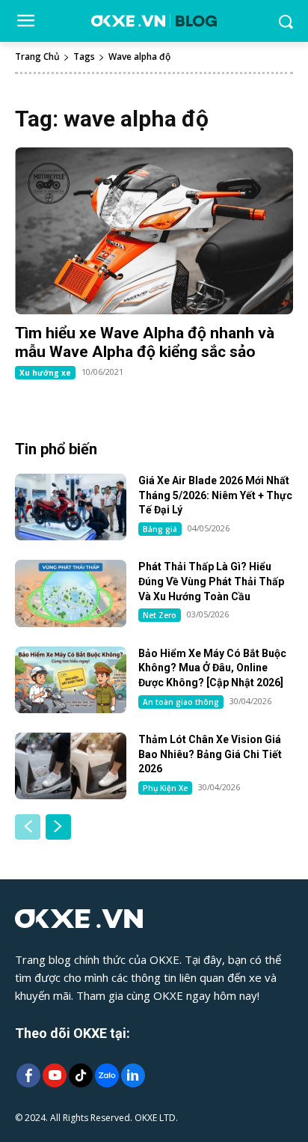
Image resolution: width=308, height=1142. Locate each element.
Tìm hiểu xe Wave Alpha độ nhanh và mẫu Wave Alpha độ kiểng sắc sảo (144, 342)
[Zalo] (106, 1076)
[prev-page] (27, 827)
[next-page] (58, 827)
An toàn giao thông (181, 702)
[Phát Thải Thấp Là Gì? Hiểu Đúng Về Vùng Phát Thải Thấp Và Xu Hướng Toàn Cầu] (70, 593)
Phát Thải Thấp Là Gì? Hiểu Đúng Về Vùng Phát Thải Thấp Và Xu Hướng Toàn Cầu (211, 581)
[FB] (28, 1076)
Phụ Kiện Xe (165, 788)
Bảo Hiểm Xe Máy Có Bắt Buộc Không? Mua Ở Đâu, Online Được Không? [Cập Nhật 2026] (212, 667)
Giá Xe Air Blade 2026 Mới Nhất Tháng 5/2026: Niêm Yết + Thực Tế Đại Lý (215, 495)
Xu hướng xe (45, 372)
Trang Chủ (37, 56)
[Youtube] (54, 1076)
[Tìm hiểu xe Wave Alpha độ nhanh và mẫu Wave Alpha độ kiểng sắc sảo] (154, 230)
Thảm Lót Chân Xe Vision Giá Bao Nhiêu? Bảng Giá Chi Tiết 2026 (210, 754)
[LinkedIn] (133, 1076)
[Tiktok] (80, 1076)
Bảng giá (160, 529)
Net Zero (159, 615)
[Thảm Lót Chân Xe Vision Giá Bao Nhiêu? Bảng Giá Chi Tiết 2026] (70, 766)
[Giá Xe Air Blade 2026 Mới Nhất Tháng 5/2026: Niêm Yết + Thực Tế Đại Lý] (70, 507)
